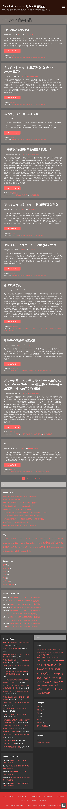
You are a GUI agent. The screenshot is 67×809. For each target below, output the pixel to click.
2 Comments (17, 119)
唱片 (32, 58)
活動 (4, 571)
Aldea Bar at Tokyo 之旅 (11, 731)
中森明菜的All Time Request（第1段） (15, 714)
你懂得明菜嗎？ (49, 796)
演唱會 (52, 547)
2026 (4, 543)
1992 (26, 539)
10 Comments (30, 290)
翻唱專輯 (37, 195)
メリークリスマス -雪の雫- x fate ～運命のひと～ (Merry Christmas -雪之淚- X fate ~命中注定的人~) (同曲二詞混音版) (33, 384)
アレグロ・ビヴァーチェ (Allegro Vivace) (30, 245)
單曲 (17, 547)
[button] (64, 4)
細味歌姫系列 (12, 285)
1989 (23, 539)
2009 (33, 328)
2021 (15, 371)
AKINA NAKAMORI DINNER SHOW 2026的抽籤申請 (19, 496)
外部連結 (43, 800)
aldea (8, 543)
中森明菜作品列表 (35, 796)
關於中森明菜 (22, 796)
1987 (18, 539)
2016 (40, 328)
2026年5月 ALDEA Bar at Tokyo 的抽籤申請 (17, 509)
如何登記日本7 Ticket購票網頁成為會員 (15, 522)
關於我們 (12, 796)
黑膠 (45, 58)
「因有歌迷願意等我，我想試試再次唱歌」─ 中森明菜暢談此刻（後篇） (25, 512)
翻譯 (42, 58)
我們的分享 (60, 796)
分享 (11, 193)
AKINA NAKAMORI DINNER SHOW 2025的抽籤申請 (19, 525)
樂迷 (30, 195)
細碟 (5, 551)
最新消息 (34, 800)
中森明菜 (22, 58)
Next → (41, 478)
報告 (35, 371)
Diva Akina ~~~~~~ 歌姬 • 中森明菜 (23, 6)
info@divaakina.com (43, 742)
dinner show (31, 543)
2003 (19, 328)
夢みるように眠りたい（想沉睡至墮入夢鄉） (32, 204)
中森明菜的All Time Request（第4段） (15, 708)
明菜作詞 (40, 434)
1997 (12, 235)
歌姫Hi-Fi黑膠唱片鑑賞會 (20, 340)
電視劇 (24, 551)
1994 (12, 328)
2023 (55, 539)
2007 (26, 328)
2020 (12, 371)
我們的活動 (24, 800)
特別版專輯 (56, 547)
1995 (32, 539)
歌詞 (39, 58)
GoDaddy (58, 805)
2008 (29, 328)
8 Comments (29, 345)
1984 (7, 539)
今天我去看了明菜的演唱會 (11, 500)
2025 (61, 539)
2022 (52, 539)
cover (12, 195)
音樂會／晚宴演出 (8, 584)
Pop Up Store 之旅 (9, 744)
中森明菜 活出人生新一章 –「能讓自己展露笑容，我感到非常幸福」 (24, 519)
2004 (22, 328)
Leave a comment (30, 34)
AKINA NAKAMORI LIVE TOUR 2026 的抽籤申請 (18, 506)
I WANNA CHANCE (16, 29)
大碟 (35, 58)
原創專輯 (28, 58)
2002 (15, 328)
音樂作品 (12, 55)
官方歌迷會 (31, 547)
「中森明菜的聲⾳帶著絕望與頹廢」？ (28, 149)
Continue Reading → (12, 51)
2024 (58, 539)
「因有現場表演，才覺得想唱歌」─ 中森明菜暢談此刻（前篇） (22, 516)
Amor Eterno (15, 543)
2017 (43, 328)
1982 (4, 539)
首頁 (4, 796)
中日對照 (16, 58)
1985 (12, 275)
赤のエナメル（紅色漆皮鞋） (22, 114)
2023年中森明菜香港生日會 (11, 747)
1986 (12, 104)
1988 (12, 58)
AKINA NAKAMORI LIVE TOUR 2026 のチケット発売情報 (21, 503)
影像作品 (6, 568)
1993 (29, 539)
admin (19, 34)
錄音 (4, 578)
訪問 (21, 551)
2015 (36, 328)
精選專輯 (62, 547)
